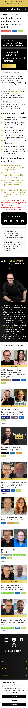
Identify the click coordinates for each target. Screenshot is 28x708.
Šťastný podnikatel (19, 555)
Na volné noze (15, 14)
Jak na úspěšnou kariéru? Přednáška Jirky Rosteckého (11, 448)
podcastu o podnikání (15, 91)
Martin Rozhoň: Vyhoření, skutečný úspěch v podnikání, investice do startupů (13, 175)
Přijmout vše (14, 696)
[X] (11, 221)
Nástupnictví (6, 380)
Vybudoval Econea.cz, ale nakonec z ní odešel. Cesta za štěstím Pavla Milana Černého (12, 587)
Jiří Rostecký (6, 72)
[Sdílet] (17, 221)
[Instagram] (14, 645)
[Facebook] (21, 640)
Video (14, 31)
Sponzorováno (6, 555)
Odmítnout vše (14, 704)
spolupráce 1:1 (7, 334)
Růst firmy (15, 417)
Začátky (19, 453)
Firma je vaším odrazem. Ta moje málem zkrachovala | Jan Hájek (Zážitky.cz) (13, 622)
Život (20, 31)
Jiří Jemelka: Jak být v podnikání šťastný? (13, 551)
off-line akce (11, 327)
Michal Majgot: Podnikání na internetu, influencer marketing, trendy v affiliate (14, 167)
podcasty (6, 316)
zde (10, 251)
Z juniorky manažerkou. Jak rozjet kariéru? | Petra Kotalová (13, 518)
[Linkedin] (5, 221)
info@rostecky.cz (14, 650)
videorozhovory (19, 314)
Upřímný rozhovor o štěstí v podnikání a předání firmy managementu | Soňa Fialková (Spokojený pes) (13, 373)
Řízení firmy (16, 380)
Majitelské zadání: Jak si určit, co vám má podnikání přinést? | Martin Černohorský (13, 485)
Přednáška (5, 453)
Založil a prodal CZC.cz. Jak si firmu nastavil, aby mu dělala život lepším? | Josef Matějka (12, 412)
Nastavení (14, 700)
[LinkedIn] (6, 640)
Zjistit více (17, 692)
